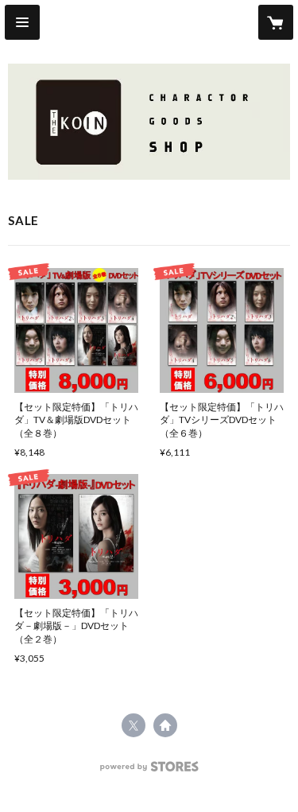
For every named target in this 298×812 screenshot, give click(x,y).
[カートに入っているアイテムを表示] (275, 22)
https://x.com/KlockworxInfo (133, 725)
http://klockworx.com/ (165, 725)
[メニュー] (22, 22)
